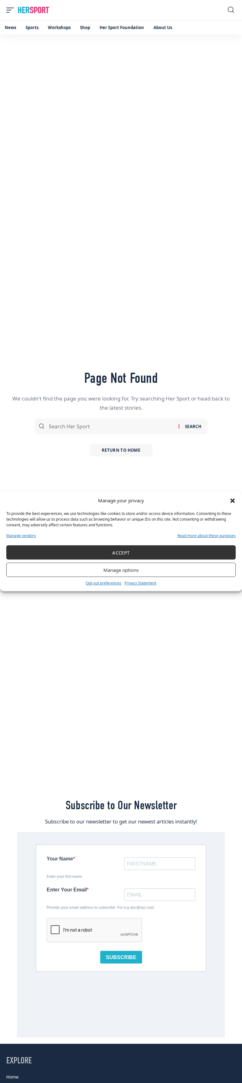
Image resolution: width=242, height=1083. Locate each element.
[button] (232, 501)
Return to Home (121, 450)
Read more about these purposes (206, 535)
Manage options (121, 570)
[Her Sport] (33, 10)
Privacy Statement (140, 583)
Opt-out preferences (103, 583)
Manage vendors (21, 535)
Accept (121, 552)
